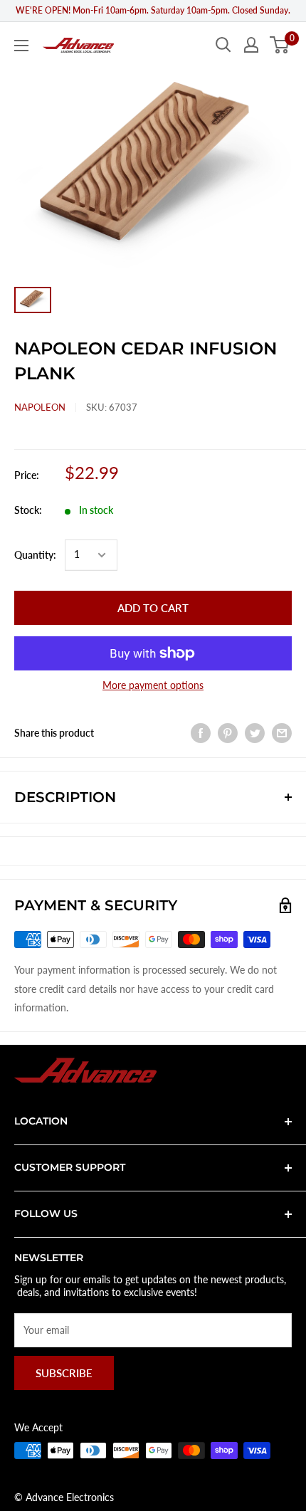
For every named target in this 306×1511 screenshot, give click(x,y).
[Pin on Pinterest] (228, 733)
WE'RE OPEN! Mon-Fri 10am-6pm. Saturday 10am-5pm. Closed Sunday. (153, 10)
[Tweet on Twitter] (255, 733)
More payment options (153, 685)
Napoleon (39, 407)
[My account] (251, 45)
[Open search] (223, 45)
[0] (280, 44)
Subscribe (64, 1373)
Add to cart (153, 607)
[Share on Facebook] (201, 733)
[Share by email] (282, 733)
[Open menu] (21, 45)
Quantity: (35, 555)
